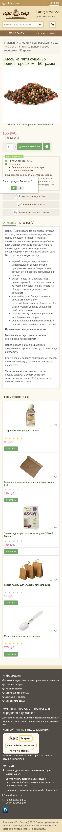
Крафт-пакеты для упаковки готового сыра (27, 584)
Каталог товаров (14, 684)
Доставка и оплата (15, 697)
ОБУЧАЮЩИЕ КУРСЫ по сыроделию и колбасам (32, 680)
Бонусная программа (17, 692)
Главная (9, 42)
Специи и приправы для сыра (38, 42)
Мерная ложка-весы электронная (22, 636)
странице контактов (16, 785)
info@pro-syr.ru (14, 795)
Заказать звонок (46, 17)
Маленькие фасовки (23, 170)
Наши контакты (13, 688)
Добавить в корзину (29, 147)
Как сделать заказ (15, 700)
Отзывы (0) (26, 222)
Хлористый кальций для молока (21, 430)
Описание (9, 222)
